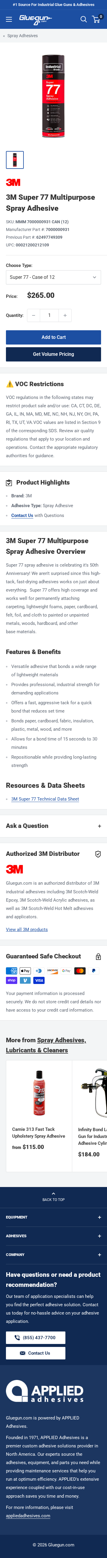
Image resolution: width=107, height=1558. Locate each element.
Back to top (54, 1200)
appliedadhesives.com (28, 1515)
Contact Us (22, 515)
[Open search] (84, 19)
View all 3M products (27, 929)
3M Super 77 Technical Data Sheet (45, 799)
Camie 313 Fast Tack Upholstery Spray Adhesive (38, 1133)
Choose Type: (42, 265)
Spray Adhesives (22, 35)
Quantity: (14, 315)
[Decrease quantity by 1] (33, 315)
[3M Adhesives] (53, 182)
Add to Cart (54, 337)
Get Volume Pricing (53, 354)
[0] (96, 19)
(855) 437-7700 (39, 1339)
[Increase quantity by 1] (65, 315)
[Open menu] (9, 19)
